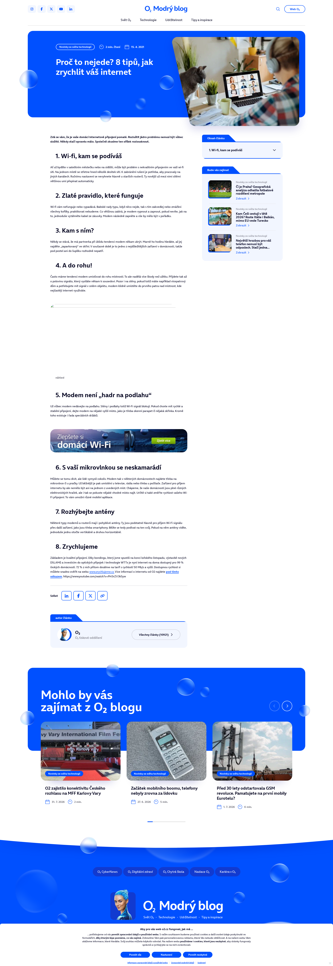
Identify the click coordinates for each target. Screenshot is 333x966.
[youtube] (61, 9)
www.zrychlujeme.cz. (101, 572)
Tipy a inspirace (201, 20)
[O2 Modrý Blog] (166, 9)
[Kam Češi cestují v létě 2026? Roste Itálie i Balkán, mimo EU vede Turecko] (242, 217)
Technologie (148, 20)
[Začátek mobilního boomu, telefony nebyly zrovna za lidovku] (166, 763)
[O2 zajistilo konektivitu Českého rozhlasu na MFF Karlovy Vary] (81, 763)
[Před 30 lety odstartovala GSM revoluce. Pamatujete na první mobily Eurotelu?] (252, 765)
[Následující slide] (287, 706)
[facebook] (41, 9)
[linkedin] (71, 9)
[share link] (102, 595)
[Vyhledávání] (278, 9)
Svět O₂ (126, 20)
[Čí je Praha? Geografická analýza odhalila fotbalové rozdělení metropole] (242, 192)
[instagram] (32, 9)
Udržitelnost (173, 20)
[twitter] (51, 9)
